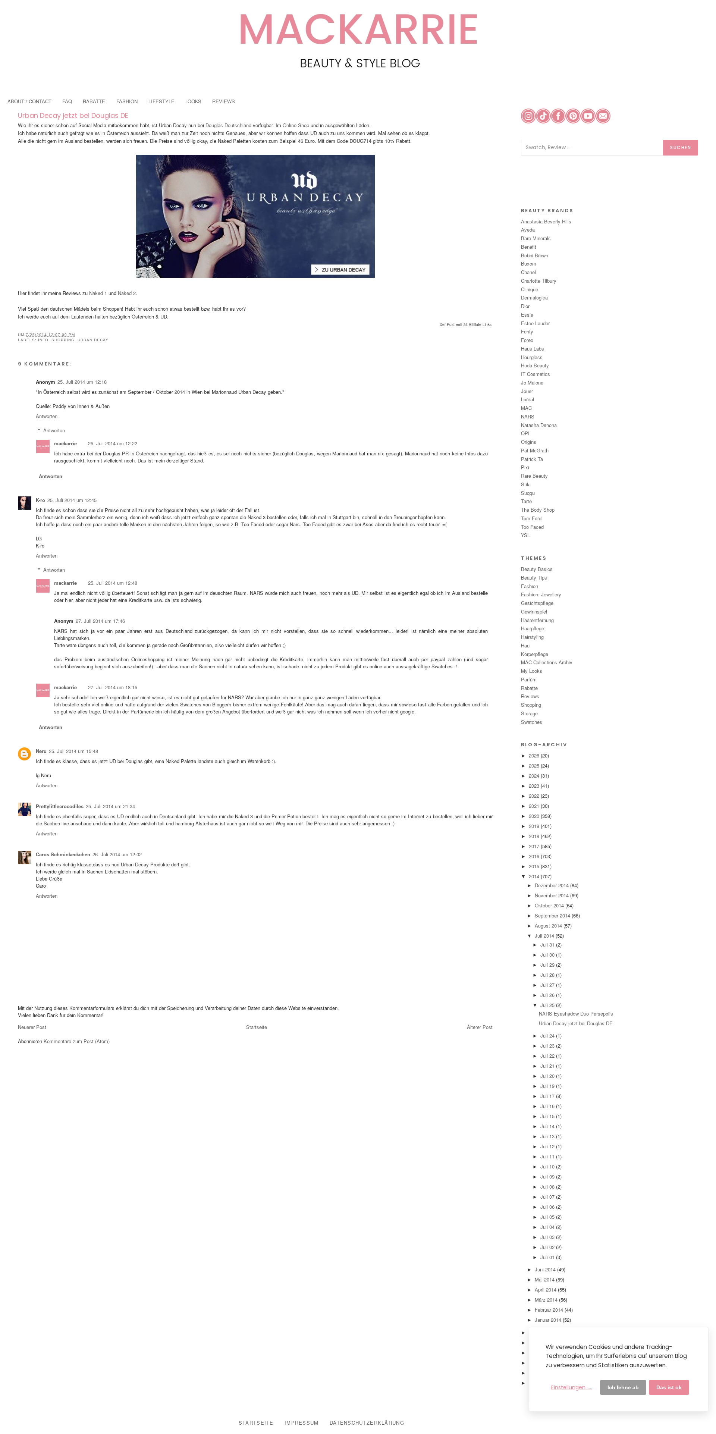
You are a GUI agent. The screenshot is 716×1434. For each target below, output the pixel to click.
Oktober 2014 (550, 905)
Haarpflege (532, 628)
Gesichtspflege (537, 602)
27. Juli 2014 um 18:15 (112, 687)
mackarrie (65, 443)
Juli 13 (548, 1136)
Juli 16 (548, 1106)
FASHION (127, 101)
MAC (526, 407)
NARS (527, 416)
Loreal (527, 399)
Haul (526, 645)
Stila (526, 484)
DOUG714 (360, 140)
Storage (529, 713)
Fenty (527, 331)
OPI (525, 433)
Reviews (530, 696)
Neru (41, 750)
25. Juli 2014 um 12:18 (82, 381)
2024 (535, 775)
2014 (535, 876)
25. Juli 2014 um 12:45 (72, 499)
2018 (535, 836)
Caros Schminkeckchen (63, 854)
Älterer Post (480, 1026)
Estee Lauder (535, 323)
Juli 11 (548, 1156)
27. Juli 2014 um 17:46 (100, 620)
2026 (535, 755)
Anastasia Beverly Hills (546, 221)
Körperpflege (534, 654)
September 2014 (553, 915)
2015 (535, 866)
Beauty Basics (537, 568)
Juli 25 (548, 1004)
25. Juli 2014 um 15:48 (73, 750)
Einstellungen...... (571, 1387)
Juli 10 (548, 1166)
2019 (535, 825)
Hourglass (532, 357)
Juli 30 (548, 954)
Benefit (528, 246)
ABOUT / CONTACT (29, 101)
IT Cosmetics (535, 373)
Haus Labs (532, 348)
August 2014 (549, 925)
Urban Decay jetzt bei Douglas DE (73, 115)
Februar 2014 (550, 1309)
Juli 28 (548, 974)
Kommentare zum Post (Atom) (77, 1041)
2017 (535, 846)
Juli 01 (548, 1257)
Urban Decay (93, 340)
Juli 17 (548, 1095)
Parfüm (529, 679)
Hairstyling (532, 636)
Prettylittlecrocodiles (60, 806)
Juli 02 (548, 1247)
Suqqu (528, 492)
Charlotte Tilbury (538, 280)
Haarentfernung (537, 620)
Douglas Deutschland (228, 125)
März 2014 (547, 1299)
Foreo (527, 339)
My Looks (531, 670)
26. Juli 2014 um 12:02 (117, 854)
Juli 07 (548, 1196)
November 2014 (552, 895)
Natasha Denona (539, 425)
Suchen (680, 147)
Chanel (528, 272)
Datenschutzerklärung (367, 1422)
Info (43, 340)
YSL (525, 535)
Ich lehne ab (623, 1387)
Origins (528, 441)
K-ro (40, 499)
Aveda (528, 229)
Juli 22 (548, 1055)
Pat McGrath (535, 450)
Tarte (526, 501)
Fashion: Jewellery (541, 594)
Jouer (527, 391)
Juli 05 (548, 1216)
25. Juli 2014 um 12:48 (112, 582)
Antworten (46, 416)
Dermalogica (534, 297)
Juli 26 (548, 994)
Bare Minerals (536, 238)
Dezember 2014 (552, 885)
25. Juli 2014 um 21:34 (110, 806)
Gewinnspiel (534, 611)
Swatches (531, 721)
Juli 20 (548, 1075)
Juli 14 (548, 1126)
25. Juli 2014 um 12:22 (112, 443)
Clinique (529, 289)
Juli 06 (548, 1206)
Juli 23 (548, 1045)
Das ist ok (669, 1387)
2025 (535, 765)
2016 (535, 856)
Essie (527, 314)
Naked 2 (127, 292)
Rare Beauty (534, 475)
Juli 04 (548, 1226)
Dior (525, 306)
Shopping (63, 340)
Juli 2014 (545, 935)
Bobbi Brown (534, 255)
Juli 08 (548, 1186)
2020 (535, 815)
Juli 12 (548, 1146)
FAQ (67, 101)
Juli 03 (548, 1236)
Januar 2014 (549, 1319)
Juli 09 (548, 1176)
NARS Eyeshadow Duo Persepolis (576, 1013)
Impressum (302, 1422)
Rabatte (529, 687)
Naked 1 (98, 292)
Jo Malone (532, 382)
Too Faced (532, 526)
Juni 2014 (546, 1269)
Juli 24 (548, 1035)
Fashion (529, 586)
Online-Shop (296, 125)
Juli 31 (548, 944)
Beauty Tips (534, 577)
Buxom (528, 263)
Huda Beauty (535, 365)
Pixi (525, 467)
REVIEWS (223, 101)
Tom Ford (531, 518)
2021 (535, 805)
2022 (535, 795)
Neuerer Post (32, 1026)
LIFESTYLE (161, 101)
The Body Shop (538, 509)
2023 (535, 785)
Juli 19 (548, 1085)
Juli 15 (548, 1116)
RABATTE (94, 101)
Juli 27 (548, 984)
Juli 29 (548, 964)
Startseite (256, 1026)
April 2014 (546, 1289)
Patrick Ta (532, 458)
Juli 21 (548, 1065)
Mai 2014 (545, 1279)
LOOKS (193, 101)
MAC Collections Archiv (546, 662)
